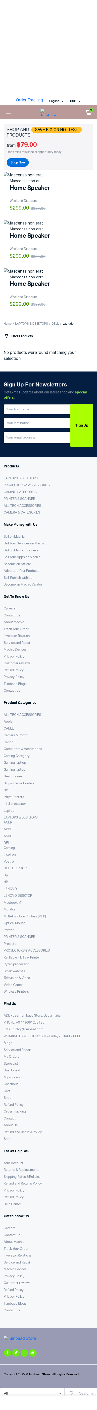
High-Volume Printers (19, 783)
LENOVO (10, 889)
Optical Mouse (14, 923)
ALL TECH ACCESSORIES (22, 506)
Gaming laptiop (15, 762)
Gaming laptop (14, 769)
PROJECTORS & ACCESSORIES (27, 485)
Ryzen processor (16, 964)
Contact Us (12, 615)
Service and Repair (17, 643)
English (54, 101)
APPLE (9, 829)
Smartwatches (14, 971)
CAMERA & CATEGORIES (22, 512)
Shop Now (18, 162)
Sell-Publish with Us (18, 578)
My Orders (11, 1056)
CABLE (9, 728)
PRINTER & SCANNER (19, 499)
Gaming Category (17, 756)
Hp (6, 875)
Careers (9, 608)
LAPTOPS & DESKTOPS (31, 323)
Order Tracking (29, 100)
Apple (8, 721)
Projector (11, 944)
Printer (9, 930)
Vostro (9, 861)
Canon (8, 742)
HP (6, 790)
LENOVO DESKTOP (18, 895)
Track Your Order (16, 629)
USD (73, 101)
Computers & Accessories (23, 749)
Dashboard (12, 1070)
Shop (7, 1098)
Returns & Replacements (21, 1170)
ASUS (8, 836)
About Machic (14, 622)
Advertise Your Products (22, 571)
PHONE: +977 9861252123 (24, 1022)
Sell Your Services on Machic (24, 543)
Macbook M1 (13, 902)
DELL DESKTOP (15, 868)
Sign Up (81, 425)
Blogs (8, 1043)
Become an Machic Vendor (23, 584)
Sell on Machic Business (21, 550)
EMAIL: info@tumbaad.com (23, 1029)
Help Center (12, 1204)
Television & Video (17, 978)
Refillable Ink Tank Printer (22, 957)
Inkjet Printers (14, 797)
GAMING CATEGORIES (20, 492)
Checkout (11, 1084)
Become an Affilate (17, 564)
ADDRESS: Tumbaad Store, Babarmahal (32, 1015)
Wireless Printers (16, 991)
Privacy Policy (14, 656)
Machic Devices (15, 649)
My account (12, 1077)
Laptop (9, 811)
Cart (7, 1091)
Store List (11, 1063)
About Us (11, 1125)
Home (8, 323)
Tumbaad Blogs (15, 684)
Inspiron (10, 854)
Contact (10, 1118)
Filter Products (22, 336)
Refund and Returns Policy (23, 1132)
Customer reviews (17, 663)
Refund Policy (14, 670)
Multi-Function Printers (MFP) (25, 916)
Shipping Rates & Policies (22, 1177)
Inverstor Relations (17, 636)
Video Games (13, 985)
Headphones (13, 776)
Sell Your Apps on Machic (22, 557)
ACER (8, 822)
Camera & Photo (16, 735)
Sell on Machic (14, 536)
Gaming (9, 848)
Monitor (9, 909)
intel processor (15, 804)
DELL (55, 323)
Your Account (13, 1163)
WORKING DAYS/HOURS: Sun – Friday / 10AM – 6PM (42, 1036)
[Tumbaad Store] (48, 112)
